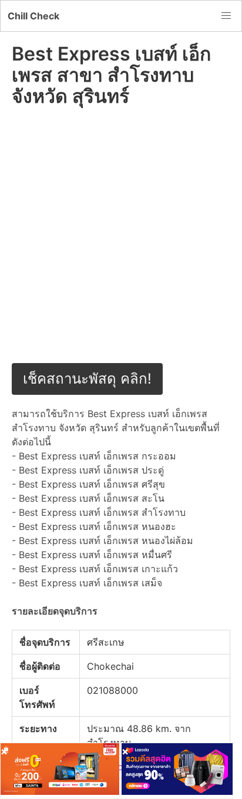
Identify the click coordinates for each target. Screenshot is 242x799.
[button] (226, 16)
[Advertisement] (121, 242)
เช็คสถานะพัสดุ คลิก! (87, 378)
